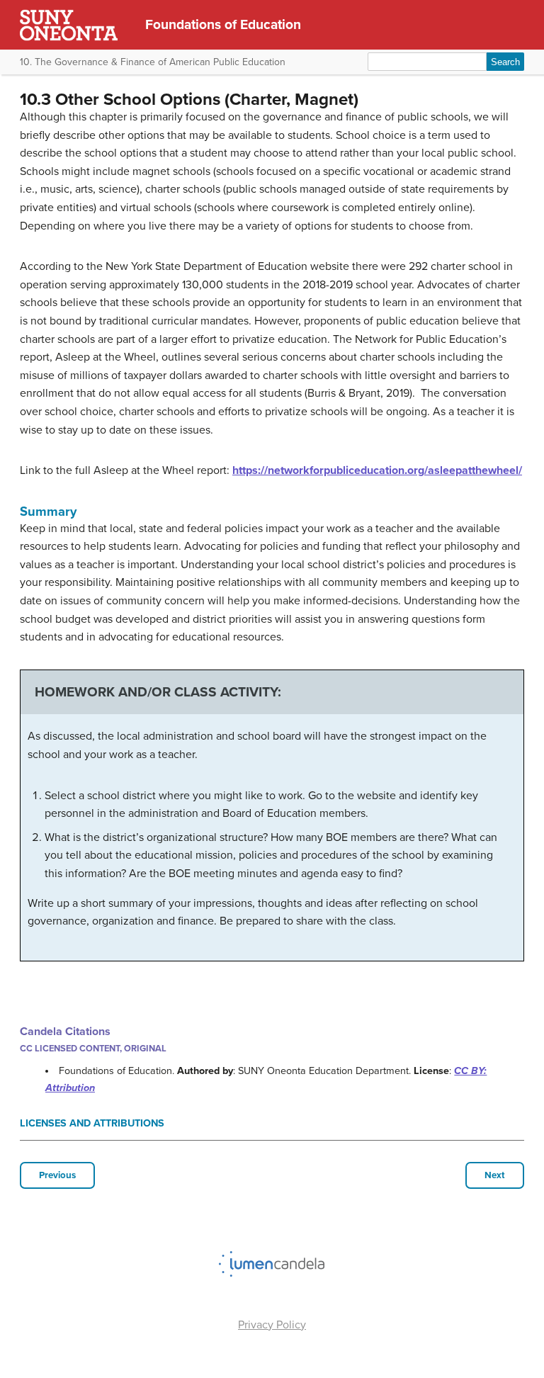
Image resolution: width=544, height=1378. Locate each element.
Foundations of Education (223, 24)
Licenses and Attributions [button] (92, 1123)
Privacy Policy (272, 1325)
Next (494, 1175)
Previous (57, 1175)
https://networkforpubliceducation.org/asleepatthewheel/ (377, 470)
